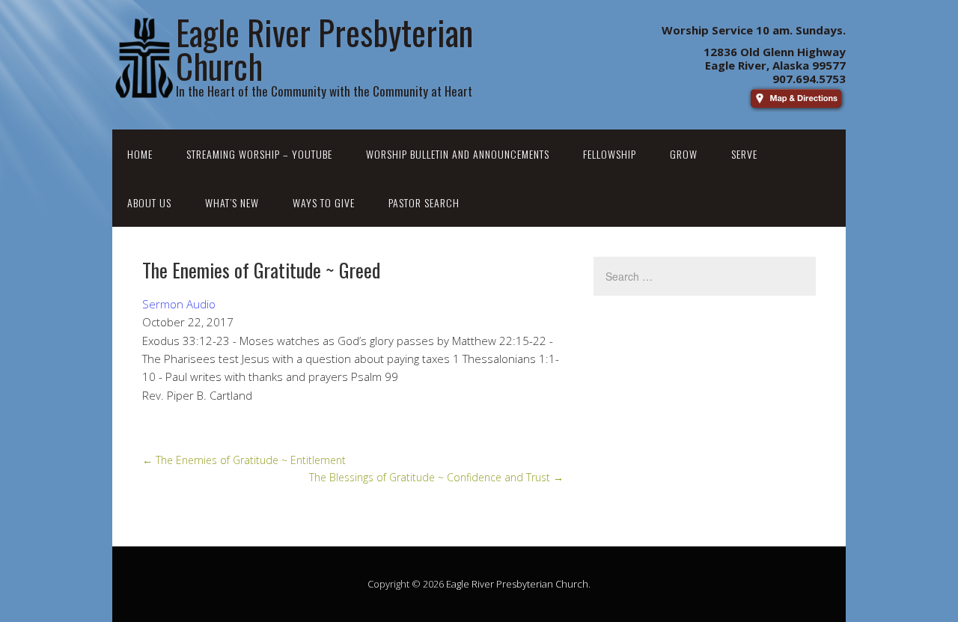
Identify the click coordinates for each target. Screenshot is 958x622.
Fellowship (609, 154)
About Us (149, 202)
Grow (684, 154)
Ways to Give (324, 202)
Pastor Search (424, 202)
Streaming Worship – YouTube (259, 154)
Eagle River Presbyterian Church (517, 584)
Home (140, 154)
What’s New (232, 202)
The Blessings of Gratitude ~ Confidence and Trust (436, 477)
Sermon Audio (179, 303)
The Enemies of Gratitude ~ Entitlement (244, 460)
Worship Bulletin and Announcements (457, 154)
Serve (744, 154)
